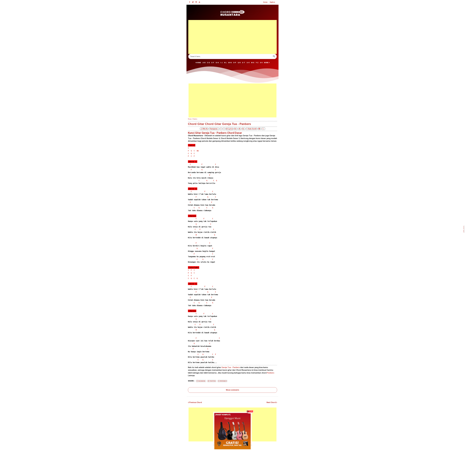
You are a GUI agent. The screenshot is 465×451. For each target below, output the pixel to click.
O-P (234, 62)
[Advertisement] (232, 37)
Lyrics (230, 129)
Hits (205, 129)
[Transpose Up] (224, 129)
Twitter (212, 381)
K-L (225, 62)
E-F (212, 62)
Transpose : (214, 129)
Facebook (202, 381)
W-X (252, 62)
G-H (217, 62)
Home (265, 2)
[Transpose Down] (221, 129)
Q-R (239, 62)
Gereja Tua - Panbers (230, 367)
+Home (198, 62)
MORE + (267, 62)
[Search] (274, 56)
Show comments (232, 390)
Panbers (195, 119)
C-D (208, 62)
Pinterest (223, 381)
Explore (272, 2)
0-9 (261, 62)
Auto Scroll (252, 129)
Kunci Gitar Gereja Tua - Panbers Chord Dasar (215, 132)
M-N (230, 62)
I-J (221, 62)
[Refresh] (263, 129)
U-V (248, 62)
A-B (204, 62)
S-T (243, 62)
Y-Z (257, 62)
